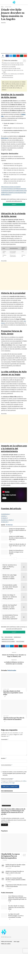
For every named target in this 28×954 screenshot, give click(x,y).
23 (9, 919)
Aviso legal (11, 782)
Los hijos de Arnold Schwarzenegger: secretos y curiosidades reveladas (16, 915)
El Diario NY (4, 521)
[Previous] (12, 558)
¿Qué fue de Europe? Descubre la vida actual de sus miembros (13, 718)
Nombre (3, 758)
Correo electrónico (6, 765)
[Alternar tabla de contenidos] (23, 60)
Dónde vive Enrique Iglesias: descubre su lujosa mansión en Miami (17, 530)
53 (10, 547)
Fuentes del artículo (8, 77)
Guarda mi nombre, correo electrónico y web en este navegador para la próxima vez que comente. (15, 773)
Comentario (4, 739)
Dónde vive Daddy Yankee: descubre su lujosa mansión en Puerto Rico (17, 538)
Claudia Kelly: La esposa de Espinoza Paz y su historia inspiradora (10, 856)
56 (10, 555)
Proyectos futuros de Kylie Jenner (11, 68)
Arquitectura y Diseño (7, 519)
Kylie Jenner (4, 138)
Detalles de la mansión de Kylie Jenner (13, 63)
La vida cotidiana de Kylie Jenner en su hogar (13, 71)
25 (10, 533)
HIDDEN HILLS (17, 637)
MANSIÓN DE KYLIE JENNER (8, 641)
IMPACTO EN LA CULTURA (8, 639)
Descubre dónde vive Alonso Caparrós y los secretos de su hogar (16, 907)
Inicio (2, 6)
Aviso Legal (16, 941)
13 (4, 721)
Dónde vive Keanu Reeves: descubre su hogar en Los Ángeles (16, 552)
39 (10, 541)
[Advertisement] (14, 37)
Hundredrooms (5, 514)
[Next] (15, 558)
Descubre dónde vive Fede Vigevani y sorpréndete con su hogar (13, 692)
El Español (4, 518)
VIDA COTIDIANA (20, 641)
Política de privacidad (7, 778)
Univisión (4, 516)
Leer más (4, 824)
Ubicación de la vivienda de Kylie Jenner (13, 64)
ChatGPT (14, 204)
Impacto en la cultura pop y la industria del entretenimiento (13, 74)
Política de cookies (5, 943)
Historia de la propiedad (9, 66)
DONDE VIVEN (8, 6)
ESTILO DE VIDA (8, 637)
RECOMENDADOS (6, 805)
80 (5, 696)
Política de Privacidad (6, 941)
